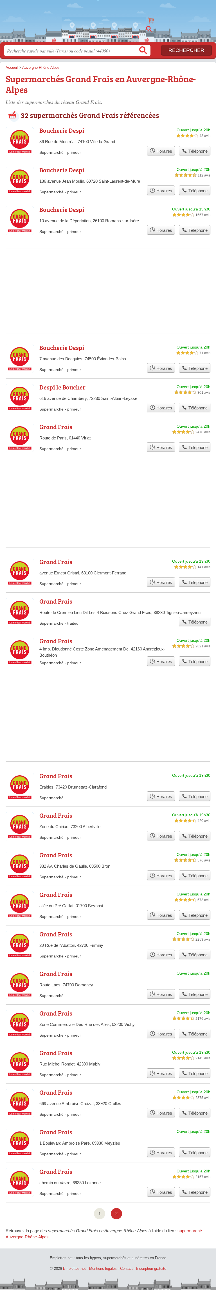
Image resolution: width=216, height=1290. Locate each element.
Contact (126, 1268)
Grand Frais (55, 426)
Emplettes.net (108, 19)
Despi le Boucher (62, 387)
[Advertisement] (108, 272)
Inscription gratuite (151, 1268)
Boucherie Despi (61, 130)
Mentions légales (103, 1268)
